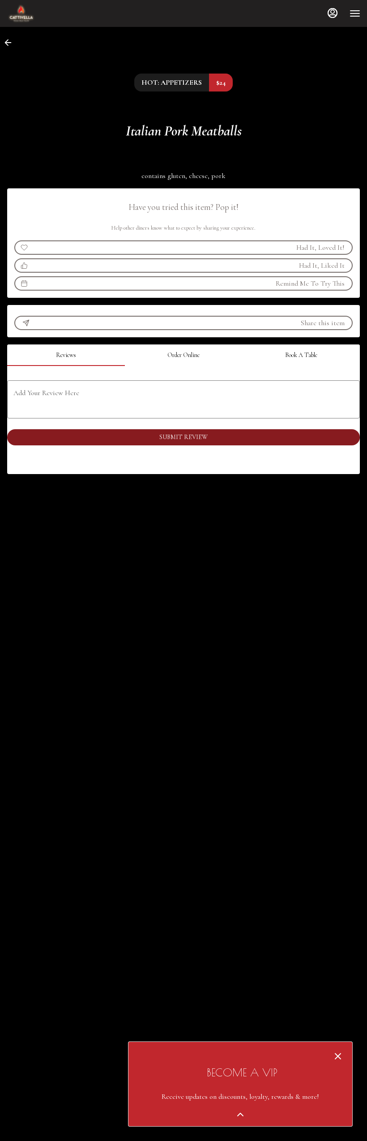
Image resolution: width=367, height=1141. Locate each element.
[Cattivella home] (47, 13)
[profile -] (332, 13)
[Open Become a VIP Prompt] (240, 1114)
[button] (10, 42)
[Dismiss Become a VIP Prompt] (338, 1056)
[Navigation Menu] (355, 13)
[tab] (66, 355)
